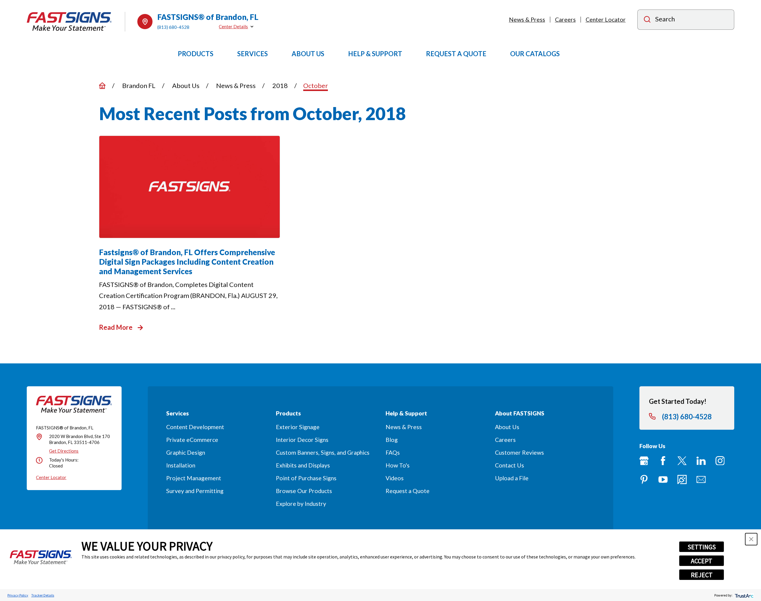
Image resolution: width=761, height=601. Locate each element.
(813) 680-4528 (173, 27)
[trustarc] (743, 595)
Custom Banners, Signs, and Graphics (323, 452)
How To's (398, 465)
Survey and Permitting (195, 490)
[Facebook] (663, 460)
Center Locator (606, 19)
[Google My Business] (644, 460)
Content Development (195, 426)
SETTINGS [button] (702, 547)
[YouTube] (663, 479)
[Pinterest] (644, 479)
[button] (751, 539)
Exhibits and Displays (303, 465)
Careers (565, 19)
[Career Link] (682, 479)
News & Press (527, 19)
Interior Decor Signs (302, 439)
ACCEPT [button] (701, 561)
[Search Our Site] (647, 20)
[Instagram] (720, 460)
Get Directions (63, 451)
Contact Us (509, 465)
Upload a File (512, 478)
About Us (507, 426)
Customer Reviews (519, 452)
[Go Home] (102, 85)
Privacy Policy (17, 595)
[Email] (701, 479)
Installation (180, 465)
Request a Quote (408, 490)
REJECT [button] (702, 575)
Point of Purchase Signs (306, 478)
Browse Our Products (304, 490)
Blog (392, 439)
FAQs (393, 452)
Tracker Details (42, 595)
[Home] (69, 21)
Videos (395, 478)
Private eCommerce (192, 439)
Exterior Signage (298, 426)
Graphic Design (185, 452)
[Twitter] (682, 460)
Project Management (193, 478)
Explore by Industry (301, 503)
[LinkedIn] (701, 460)
